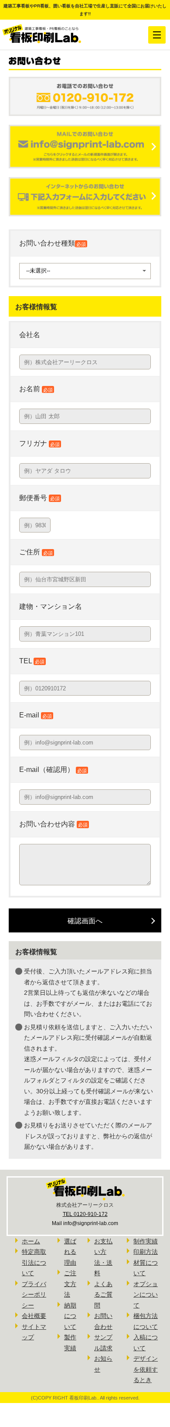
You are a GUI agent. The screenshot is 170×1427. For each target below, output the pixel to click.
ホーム (31, 1241)
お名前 (36, 389)
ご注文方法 (70, 1284)
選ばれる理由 (70, 1252)
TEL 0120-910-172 (85, 1214)
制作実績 (145, 1241)
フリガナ (39, 443)
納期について (70, 1316)
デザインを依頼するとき (145, 1369)
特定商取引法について (34, 1262)
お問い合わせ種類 (52, 243)
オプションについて (145, 1294)
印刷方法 (145, 1251)
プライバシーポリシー (34, 1294)
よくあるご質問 (103, 1294)
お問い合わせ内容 (47, 824)
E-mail (35, 715)
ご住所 (36, 552)
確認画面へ (85, 921)
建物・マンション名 (50, 606)
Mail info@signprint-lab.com (85, 1223)
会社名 (29, 334)
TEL (31, 661)
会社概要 (34, 1315)
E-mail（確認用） (53, 769)
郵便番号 (39, 498)
